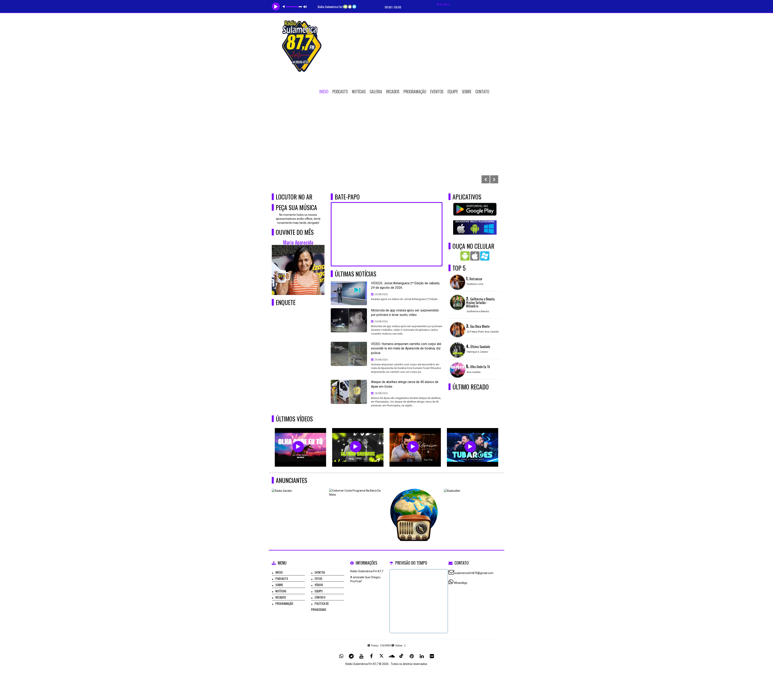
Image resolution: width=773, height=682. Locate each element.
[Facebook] (371, 656)
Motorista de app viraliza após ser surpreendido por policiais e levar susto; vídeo (405, 312)
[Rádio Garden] (299, 508)
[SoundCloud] (391, 656)
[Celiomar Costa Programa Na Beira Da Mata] (356, 508)
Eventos (436, 91)
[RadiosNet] (471, 508)
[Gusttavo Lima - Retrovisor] (413, 446)
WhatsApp (460, 582)
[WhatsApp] (341, 656)
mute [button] (284, 6)
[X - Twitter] (381, 656)
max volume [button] (305, 6)
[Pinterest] (411, 656)
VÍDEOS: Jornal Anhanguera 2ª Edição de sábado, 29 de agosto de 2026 (405, 285)
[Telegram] (351, 656)
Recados (392, 91)
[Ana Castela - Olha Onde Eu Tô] (298, 446)
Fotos (318, 578)
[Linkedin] (422, 656)
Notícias (359, 91)
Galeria (376, 91)
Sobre (466, 91)
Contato (482, 91)
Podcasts (340, 91)
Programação (414, 91)
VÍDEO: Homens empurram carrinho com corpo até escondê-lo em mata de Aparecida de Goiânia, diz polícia (406, 348)
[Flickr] (432, 656)
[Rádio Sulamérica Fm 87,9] (413, 508)
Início (323, 91)
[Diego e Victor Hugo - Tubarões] (470, 446)
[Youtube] (361, 656)
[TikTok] (401, 656)
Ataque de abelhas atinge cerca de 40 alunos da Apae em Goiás (404, 384)
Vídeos (319, 584)
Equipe (452, 91)
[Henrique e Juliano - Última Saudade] (355, 446)
